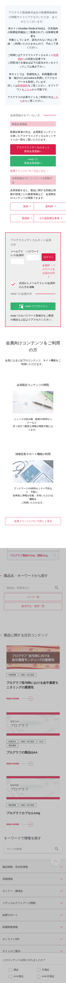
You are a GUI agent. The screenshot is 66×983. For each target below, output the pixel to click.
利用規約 (23, 85)
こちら (28, 89)
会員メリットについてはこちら (28, 170)
